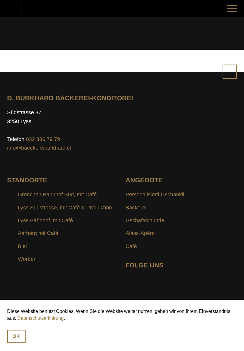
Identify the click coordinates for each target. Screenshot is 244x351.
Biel (22, 246)
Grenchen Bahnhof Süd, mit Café (57, 195)
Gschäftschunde (145, 220)
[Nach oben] (230, 72)
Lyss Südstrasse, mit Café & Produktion (65, 208)
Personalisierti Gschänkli (155, 195)
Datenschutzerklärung (40, 318)
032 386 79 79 (14, 8)
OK (16, 336)
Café (131, 246)
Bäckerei (136, 208)
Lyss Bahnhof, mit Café (45, 220)
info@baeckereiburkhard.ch (31, 8)
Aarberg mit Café (38, 233)
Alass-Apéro (140, 233)
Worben (27, 259)
